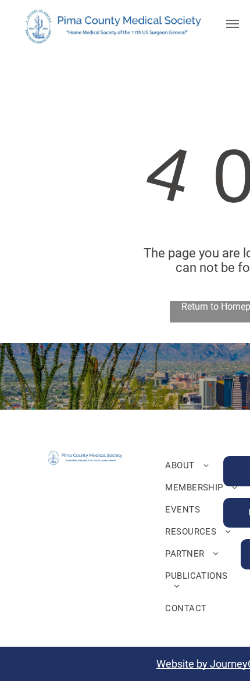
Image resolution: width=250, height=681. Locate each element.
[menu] (232, 23)
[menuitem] (203, 465)
